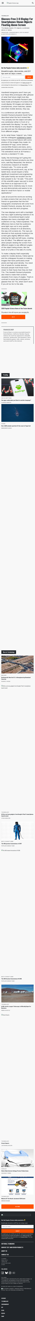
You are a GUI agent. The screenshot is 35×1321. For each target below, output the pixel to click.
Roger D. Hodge (5, 681)
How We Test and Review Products (12, 1247)
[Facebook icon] (2, 1273)
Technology (5, 15)
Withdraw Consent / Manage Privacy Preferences (17, 1288)
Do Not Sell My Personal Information (12, 1290)
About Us (4, 1251)
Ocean (3, 423)
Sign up (29, 77)
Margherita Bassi (6, 428)
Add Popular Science (9, 34)
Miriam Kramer (5, 1200)
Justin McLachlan (6, 1145)
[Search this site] (33, 3)
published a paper (24, 138)
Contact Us (5, 1254)
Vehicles (4, 1168)
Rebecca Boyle (5, 1010)
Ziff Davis (8, 1286)
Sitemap (3, 1264)
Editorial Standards (8, 1244)
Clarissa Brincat (6, 402)
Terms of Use (25, 82)
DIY (2, 1307)
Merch (3, 1313)
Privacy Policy (24, 85)
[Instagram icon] (10, 1273)
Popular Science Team (7, 846)
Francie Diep (4, 32)
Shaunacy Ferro (6, 1173)
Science (3, 1298)
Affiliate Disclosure (6, 1263)
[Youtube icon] (14, 1273)
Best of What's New (7, 841)
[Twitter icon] (6, 1273)
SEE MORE (17, 1206)
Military (3, 675)
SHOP (2, 1316)
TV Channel (3, 1258)
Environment (5, 1304)
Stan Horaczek (5, 818)
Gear (2, 1310)
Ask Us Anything (6, 398)
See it (13, 317)
